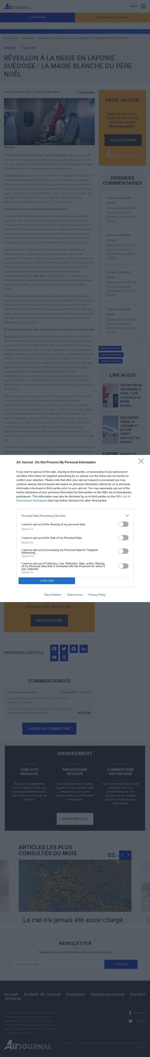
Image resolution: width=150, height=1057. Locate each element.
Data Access (75, 594)
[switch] (123, 524)
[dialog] (75, 528)
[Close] (142, 462)
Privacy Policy (97, 594)
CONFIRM (47, 580)
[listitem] (75, 516)
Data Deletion (53, 594)
